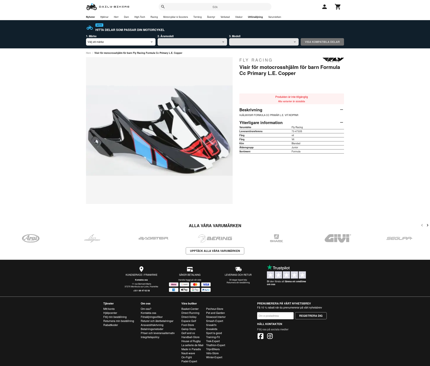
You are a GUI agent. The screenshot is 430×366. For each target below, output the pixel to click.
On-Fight (186, 357)
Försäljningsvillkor (152, 317)
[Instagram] (270, 336)
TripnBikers (213, 349)
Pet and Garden (215, 313)
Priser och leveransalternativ (158, 333)
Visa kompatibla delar (322, 42)
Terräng (197, 16)
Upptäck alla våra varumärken (215, 251)
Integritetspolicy (150, 337)
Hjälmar (104, 16)
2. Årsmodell (166, 36)
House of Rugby (191, 341)
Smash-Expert (214, 321)
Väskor (239, 16)
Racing (154, 16)
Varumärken (274, 16)
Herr (116, 16)
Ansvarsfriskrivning (152, 325)
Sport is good (214, 333)
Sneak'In (211, 325)
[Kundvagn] (338, 6)
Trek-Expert (213, 341)
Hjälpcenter (110, 313)
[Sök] (163, 6)
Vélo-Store (212, 353)
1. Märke (91, 36)
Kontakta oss (141, 279)
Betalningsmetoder (152, 329)
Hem (88, 52)
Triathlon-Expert (215, 345)
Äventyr (211, 16)
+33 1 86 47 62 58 (141, 290)
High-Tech (139, 16)
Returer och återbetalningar (157, 321)
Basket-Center (190, 309)
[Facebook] (260, 336)
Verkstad (225, 16)
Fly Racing (256, 60)
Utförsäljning (255, 16)
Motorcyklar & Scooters (175, 16)
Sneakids (211, 329)
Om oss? (146, 309)
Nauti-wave (188, 353)
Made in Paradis (191, 349)
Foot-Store (187, 325)
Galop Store (188, 329)
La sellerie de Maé (192, 345)
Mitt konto (109, 309)
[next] (427, 226)
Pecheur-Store (214, 309)
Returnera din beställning (238, 282)
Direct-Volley (189, 317)
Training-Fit (213, 337)
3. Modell (234, 36)
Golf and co (188, 333)
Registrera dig (310, 316)
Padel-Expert (189, 361)
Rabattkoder (110, 325)
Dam (126, 16)
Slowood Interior (216, 317)
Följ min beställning (115, 317)
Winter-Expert (214, 357)
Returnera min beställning (118, 321)
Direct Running (190, 313)
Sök (215, 7)
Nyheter (90, 16)
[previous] (422, 226)
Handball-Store (190, 337)
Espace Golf (188, 321)
